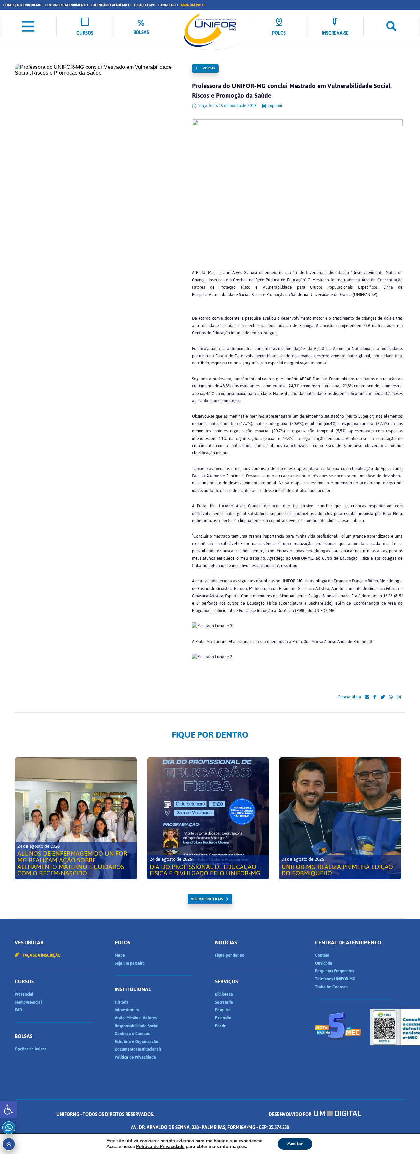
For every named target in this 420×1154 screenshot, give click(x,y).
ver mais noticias (207, 899)
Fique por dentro (229, 955)
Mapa (120, 955)
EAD (18, 1010)
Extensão (223, 1018)
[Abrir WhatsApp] (403, 1137)
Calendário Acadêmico (111, 5)
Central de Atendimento (66, 5)
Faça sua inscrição (41, 955)
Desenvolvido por (290, 1114)
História (122, 1002)
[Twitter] (382, 697)
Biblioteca (224, 994)
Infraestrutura (127, 1010)
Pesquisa (223, 1010)
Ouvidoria (323, 963)
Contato (322, 955)
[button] (8, 1109)
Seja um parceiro (130, 963)
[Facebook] (375, 697)
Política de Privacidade (135, 1057)
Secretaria (224, 1002)
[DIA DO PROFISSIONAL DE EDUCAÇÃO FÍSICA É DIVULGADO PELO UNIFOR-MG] (208, 818)
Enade (220, 1026)
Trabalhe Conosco (331, 987)
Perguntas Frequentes (334, 971)
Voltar (209, 68)
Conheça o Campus (132, 1034)
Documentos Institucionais (138, 1049)
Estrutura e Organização (136, 1042)
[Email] (367, 697)
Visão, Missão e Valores (136, 1018)
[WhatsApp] (391, 697)
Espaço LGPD (144, 5)
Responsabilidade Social (136, 1026)
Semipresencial (28, 1002)
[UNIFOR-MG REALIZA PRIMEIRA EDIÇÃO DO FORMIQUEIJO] (340, 818)
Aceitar (295, 1144)
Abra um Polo (193, 5)
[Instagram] (398, 697)
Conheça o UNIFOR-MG (22, 5)
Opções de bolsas (30, 1049)
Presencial (24, 994)
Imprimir (274, 105)
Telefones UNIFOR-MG (335, 979)
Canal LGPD (168, 5)
